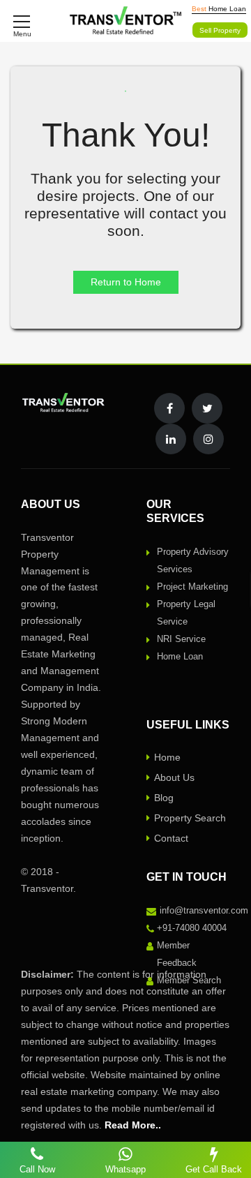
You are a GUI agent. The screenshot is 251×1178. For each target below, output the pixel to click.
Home (167, 757)
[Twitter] (207, 408)
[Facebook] (169, 408)
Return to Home (126, 282)
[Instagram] (208, 439)
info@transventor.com (204, 910)
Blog (164, 797)
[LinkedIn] (170, 439)
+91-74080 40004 (192, 928)
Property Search (190, 817)
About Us (174, 777)
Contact (171, 838)
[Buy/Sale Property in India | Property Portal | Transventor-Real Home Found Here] (126, 21)
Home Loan (180, 656)
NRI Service (181, 639)
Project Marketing (192, 586)
